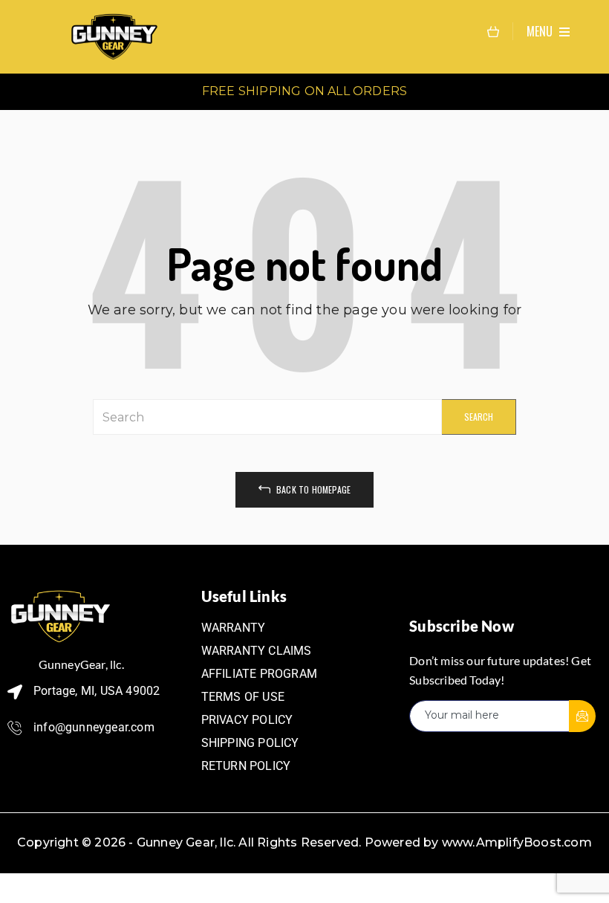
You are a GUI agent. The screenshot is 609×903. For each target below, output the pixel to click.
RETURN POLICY (246, 766)
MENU (541, 31)
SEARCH (478, 416)
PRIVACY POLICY (247, 720)
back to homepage (312, 489)
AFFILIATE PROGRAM (259, 674)
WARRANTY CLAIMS (256, 651)
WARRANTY (233, 628)
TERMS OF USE (242, 697)
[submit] (582, 716)
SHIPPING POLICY (250, 743)
